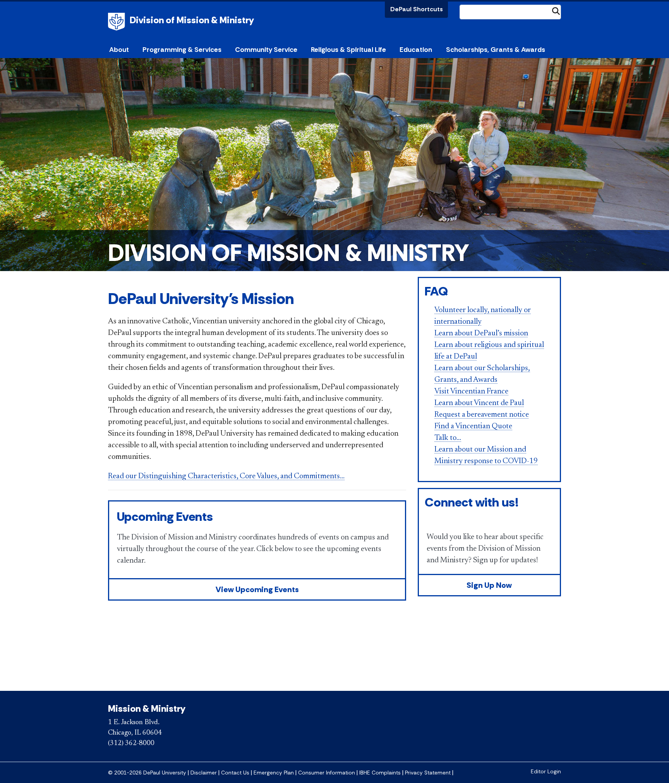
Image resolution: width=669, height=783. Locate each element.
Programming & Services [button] (181, 49)
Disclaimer (203, 772)
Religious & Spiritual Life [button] (348, 49)
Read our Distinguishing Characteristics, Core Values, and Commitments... (226, 476)
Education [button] (416, 49)
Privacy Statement (428, 772)
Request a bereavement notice (481, 415)
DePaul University (117, 22)
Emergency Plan (274, 772)
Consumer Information (326, 772)
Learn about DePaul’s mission (481, 333)
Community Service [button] (266, 49)
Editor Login (546, 771)
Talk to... (447, 438)
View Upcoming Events (257, 589)
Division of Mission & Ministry (192, 20)
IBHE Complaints (380, 772)
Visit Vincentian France (471, 391)
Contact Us (235, 772)
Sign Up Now (489, 585)
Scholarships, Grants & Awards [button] (495, 49)
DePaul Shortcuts (416, 9)
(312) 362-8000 (131, 743)
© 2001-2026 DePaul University (147, 772)
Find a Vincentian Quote (473, 426)
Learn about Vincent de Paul (479, 403)
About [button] (119, 49)
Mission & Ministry (146, 708)
